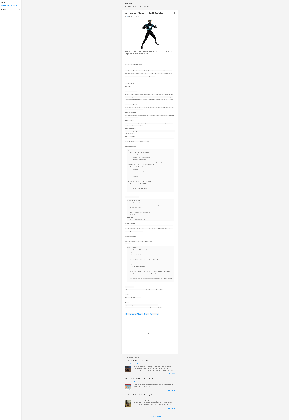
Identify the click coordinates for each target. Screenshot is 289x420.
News (146, 314)
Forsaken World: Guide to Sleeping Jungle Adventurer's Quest (144, 395)
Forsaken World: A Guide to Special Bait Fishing (139, 361)
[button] (174, 13)
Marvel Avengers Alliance (133, 314)
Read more (170, 374)
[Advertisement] (184, 32)
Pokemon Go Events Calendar (9, 5)
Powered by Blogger (155, 416)
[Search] (188, 4)
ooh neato (129, 4)
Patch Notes (154, 314)
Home (2, 4)
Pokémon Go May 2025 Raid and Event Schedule (140, 379)
